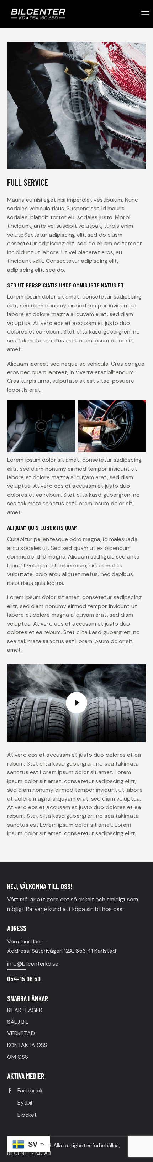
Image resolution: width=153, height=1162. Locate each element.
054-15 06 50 (24, 979)
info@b (16, 963)
